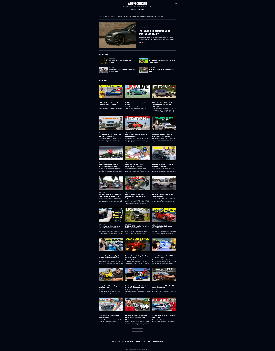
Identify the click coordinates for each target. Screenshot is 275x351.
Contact (120, 341)
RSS (149, 341)
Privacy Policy (129, 341)
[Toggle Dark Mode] (176, 3)
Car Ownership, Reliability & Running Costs (139, 349)
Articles (133, 9)
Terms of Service (140, 341)
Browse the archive (137, 330)
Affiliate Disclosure (158, 341)
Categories (141, 9)
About (114, 341)
